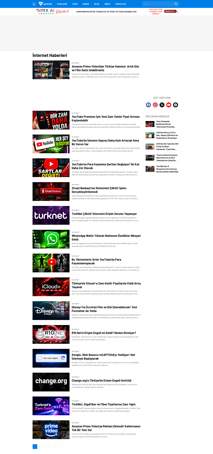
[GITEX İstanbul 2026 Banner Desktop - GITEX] (106, 9)
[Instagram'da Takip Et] (155, 104)
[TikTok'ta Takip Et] (175, 104)
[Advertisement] (87, 95)
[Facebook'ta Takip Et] (148, 104)
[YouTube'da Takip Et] (168, 104)
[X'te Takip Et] (162, 104)
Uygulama (62, 4)
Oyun (74, 4)
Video (107, 4)
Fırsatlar (120, 4)
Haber (86, 4)
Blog (96, 4)
